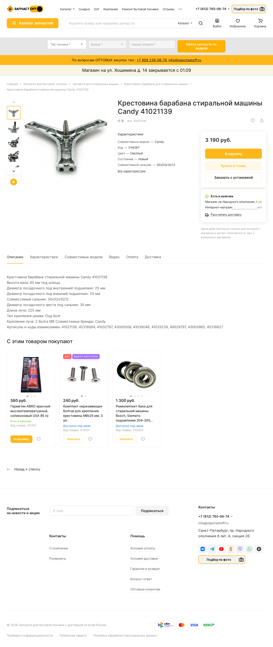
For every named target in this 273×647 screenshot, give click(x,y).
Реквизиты (57, 558)
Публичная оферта (73, 635)
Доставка (153, 257)
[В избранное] (252, 120)
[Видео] (13, 181)
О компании (58, 548)
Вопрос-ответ (141, 579)
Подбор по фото (246, 9)
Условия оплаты (142, 548)
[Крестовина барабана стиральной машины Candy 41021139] (66, 143)
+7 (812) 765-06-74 (210, 9)
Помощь (137, 536)
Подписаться (152, 511)
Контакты (57, 536)
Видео (114, 257)
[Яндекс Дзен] (259, 549)
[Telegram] (212, 549)
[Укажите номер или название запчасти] (200, 23)
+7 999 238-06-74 (151, 60)
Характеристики (44, 257)
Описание (15, 257)
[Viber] (240, 549)
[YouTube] (221, 549)
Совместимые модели (84, 257)
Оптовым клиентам (145, 589)
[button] (13, 171)
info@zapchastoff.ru (184, 60)
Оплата (132, 257)
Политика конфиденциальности (30, 635)
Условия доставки (144, 558)
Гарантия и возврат (145, 569)
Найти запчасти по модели (201, 46)
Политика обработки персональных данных (125, 635)
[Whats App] (249, 549)
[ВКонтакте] (202, 549)
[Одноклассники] (231, 549)
